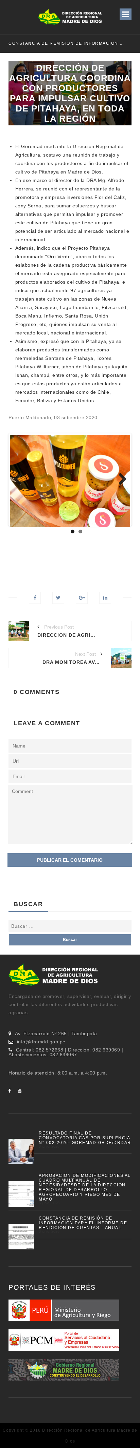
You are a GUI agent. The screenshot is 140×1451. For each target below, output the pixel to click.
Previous (20, 479)
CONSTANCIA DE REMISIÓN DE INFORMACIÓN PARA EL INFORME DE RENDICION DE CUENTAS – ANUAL (66, 43)
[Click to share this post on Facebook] (35, 598)
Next (120, 479)
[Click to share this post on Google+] (82, 598)
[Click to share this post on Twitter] (58, 598)
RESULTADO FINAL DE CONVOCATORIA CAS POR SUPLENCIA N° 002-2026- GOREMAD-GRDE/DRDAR (85, 1138)
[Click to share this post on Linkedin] (105, 598)
